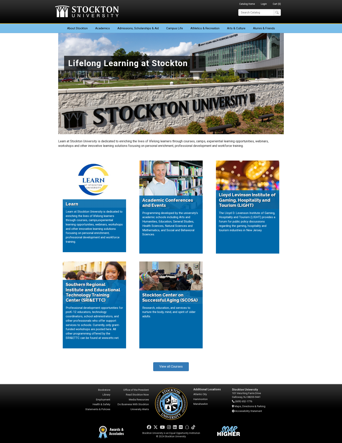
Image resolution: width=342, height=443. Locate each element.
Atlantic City (200, 394)
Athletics (204, 28)
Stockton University (87, 12)
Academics (102, 28)
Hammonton (200, 399)
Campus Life (174, 28)
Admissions (138, 28)
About (77, 28)
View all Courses (171, 366)
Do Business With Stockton (133, 404)
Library (106, 394)
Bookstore (104, 389)
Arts (236, 28)
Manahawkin (200, 403)
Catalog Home (247, 4)
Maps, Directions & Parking (250, 406)
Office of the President (136, 389)
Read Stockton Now (137, 394)
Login (264, 4)
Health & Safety (101, 404)
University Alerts (139, 409)
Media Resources (139, 399)
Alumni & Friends (264, 28)
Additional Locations (207, 389)
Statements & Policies (97, 409)
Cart (277, 4)
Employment (103, 399)
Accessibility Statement (248, 411)
